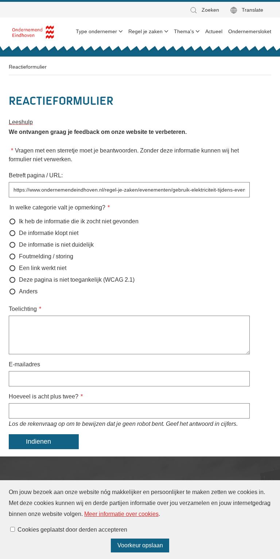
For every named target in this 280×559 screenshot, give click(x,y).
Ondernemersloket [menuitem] (249, 31)
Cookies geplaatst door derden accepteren (72, 530)
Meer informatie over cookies (121, 514)
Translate (252, 10)
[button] (204, 10)
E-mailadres (24, 364)
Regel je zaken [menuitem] (145, 31)
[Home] (33, 31)
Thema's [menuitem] (184, 31)
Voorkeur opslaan (140, 545)
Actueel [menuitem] (213, 31)
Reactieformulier (28, 67)
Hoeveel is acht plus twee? (43, 396)
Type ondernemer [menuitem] (96, 31)
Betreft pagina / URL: (36, 175)
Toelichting (23, 309)
